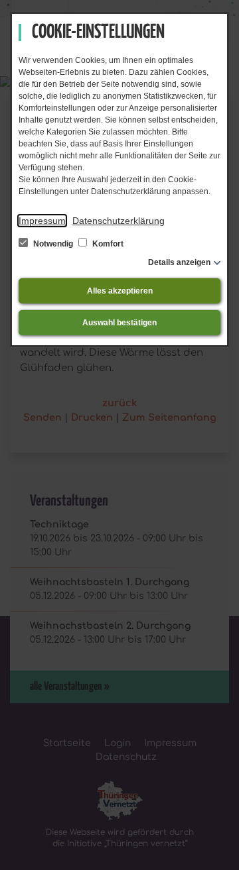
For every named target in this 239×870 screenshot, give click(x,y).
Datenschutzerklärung (118, 220)
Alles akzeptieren (120, 291)
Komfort (106, 243)
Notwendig (53, 243)
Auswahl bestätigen (119, 322)
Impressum (42, 220)
